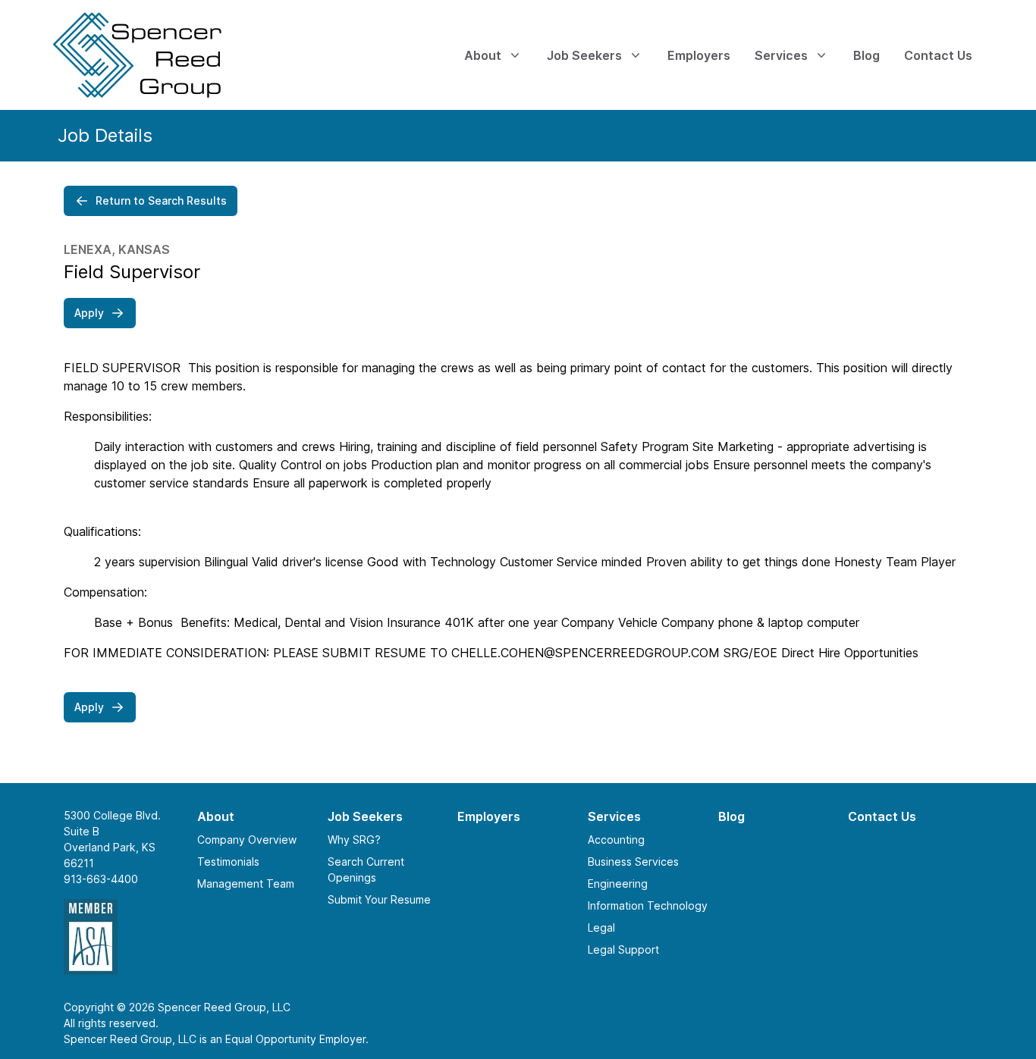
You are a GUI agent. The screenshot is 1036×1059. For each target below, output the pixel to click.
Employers (488, 816)
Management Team (245, 883)
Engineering (618, 883)
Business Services (633, 861)
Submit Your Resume (379, 899)
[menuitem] (165, 55)
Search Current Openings (366, 869)
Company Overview (247, 839)
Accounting (616, 839)
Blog (731, 816)
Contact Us (882, 816)
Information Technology (648, 905)
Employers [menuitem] (698, 55)
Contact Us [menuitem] (938, 55)
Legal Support (623, 949)
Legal (601, 927)
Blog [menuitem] (866, 55)
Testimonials (228, 861)
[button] (150, 201)
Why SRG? (354, 839)
